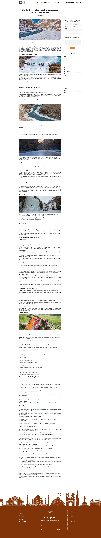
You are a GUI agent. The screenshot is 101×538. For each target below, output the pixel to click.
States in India (43, 2)
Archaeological (67, 60)
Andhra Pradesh (67, 58)
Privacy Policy (73, 521)
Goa (71, 513)
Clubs (65, 86)
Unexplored (57, 2)
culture (65, 88)
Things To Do (50, 2)
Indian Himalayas (41, 126)
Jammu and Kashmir (74, 511)
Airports (65, 56)
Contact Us (21, 513)
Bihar (65, 69)
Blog (65, 73)
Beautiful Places (67, 67)
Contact (77, 2)
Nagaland (72, 516)
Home (37, 2)
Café (65, 75)
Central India (66, 79)
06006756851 (22, 516)
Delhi (65, 90)
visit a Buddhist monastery (37, 402)
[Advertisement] (40, 484)
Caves (65, 77)
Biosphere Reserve (67, 71)
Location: (66, 28)
